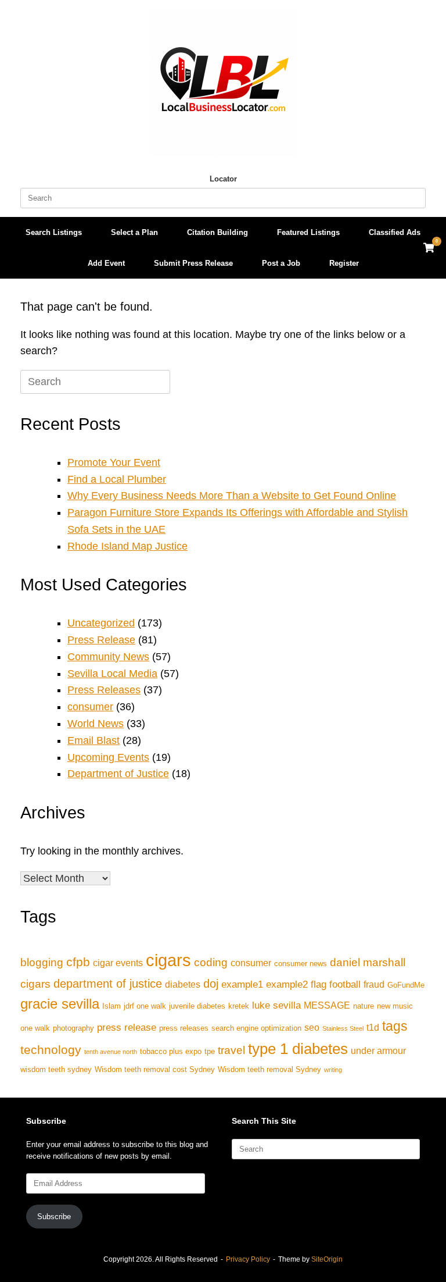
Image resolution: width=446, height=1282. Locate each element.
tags (395, 1026)
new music (395, 1006)
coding (211, 962)
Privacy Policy (248, 1259)
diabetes (182, 984)
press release (126, 1027)
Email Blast (93, 740)
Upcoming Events (108, 757)
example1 (242, 984)
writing (333, 1069)
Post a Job (281, 263)
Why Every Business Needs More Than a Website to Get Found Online (231, 495)
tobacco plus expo (171, 1051)
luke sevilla (276, 1005)
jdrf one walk (145, 1006)
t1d (372, 1027)
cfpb (78, 961)
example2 (287, 984)
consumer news (300, 963)
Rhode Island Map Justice (127, 546)
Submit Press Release (193, 263)
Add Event (106, 263)
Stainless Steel (343, 1028)
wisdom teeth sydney (56, 1069)
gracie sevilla (59, 1004)
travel (231, 1050)
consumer (90, 707)
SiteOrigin (327, 1259)
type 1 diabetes (298, 1049)
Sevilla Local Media (112, 673)
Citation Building (217, 232)
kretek (238, 1006)
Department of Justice (118, 773)
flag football (336, 984)
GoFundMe (406, 985)
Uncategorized (101, 623)
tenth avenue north (110, 1051)
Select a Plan (134, 232)
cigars (168, 960)
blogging (41, 962)
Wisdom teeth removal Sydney (269, 1069)
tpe (209, 1051)
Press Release (101, 640)
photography (73, 1028)
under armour (378, 1051)
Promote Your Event (113, 462)
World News (95, 723)
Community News (108, 657)
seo (311, 1027)
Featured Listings (308, 232)
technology (50, 1049)
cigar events (118, 963)
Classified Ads (394, 232)
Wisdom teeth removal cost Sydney (155, 1069)
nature (363, 1006)
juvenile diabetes (197, 1006)
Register (344, 263)
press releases (183, 1028)
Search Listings (54, 232)
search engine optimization (256, 1028)
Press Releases (104, 690)
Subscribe (54, 1216)
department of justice (107, 983)
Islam (111, 1006)
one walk (35, 1028)
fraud (374, 984)
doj (210, 983)
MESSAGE (327, 1005)
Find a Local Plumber (116, 479)
